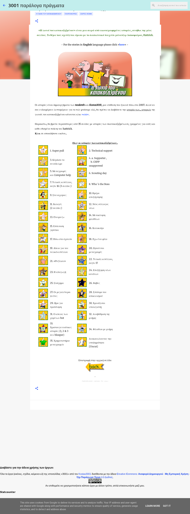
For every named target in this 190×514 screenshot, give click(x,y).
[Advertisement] (95, 435)
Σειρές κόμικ (86, 13)
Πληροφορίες (71, 13)
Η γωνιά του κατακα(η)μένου (48, 13)
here (122, 44)
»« (85, 114)
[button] (36, 21)
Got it (167, 505)
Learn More (152, 505)
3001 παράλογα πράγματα (36, 5)
